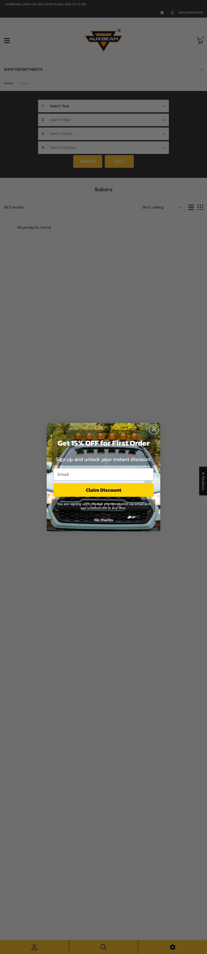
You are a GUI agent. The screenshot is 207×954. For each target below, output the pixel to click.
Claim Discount (103, 490)
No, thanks (103, 520)
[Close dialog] (153, 429)
